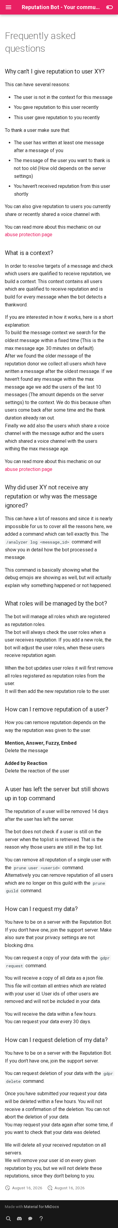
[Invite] (19, 1218)
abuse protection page (28, 234)
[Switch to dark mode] (109, 7)
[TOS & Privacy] (8, 1218)
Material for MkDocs (41, 1206)
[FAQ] (41, 1218)
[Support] (30, 1218)
